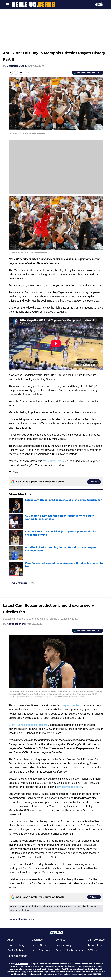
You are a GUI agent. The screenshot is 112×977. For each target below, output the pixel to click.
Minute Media (21, 964)
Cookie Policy (15, 950)
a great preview (71, 705)
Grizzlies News (26, 583)
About (10, 939)
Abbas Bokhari (16, 623)
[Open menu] (7, 4)
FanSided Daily (16, 945)
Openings (37, 939)
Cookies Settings (17, 955)
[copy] (26, 73)
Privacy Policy (63, 945)
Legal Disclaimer (41, 950)
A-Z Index (93, 950)
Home (12, 583)
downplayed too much (69, 786)
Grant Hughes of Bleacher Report (28, 724)
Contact (60, 939)
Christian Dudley (17, 65)
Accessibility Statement (69, 950)
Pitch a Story (39, 945)
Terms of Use (95, 945)
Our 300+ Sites (96, 939)
